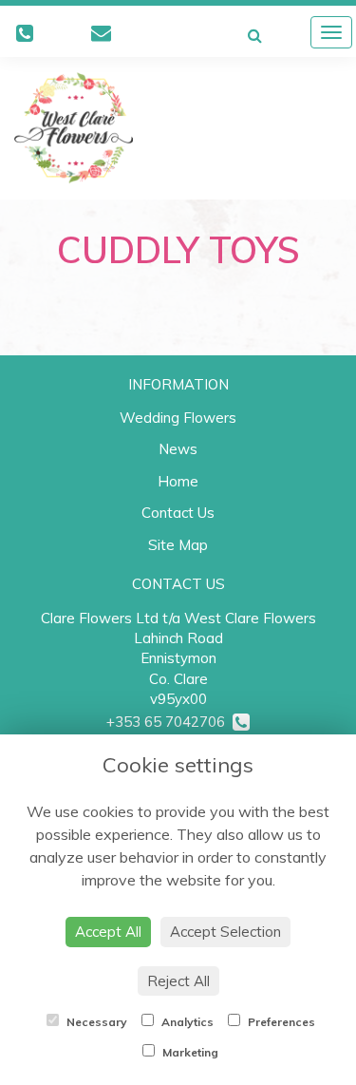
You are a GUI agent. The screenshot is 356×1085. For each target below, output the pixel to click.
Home (178, 481)
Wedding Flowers (178, 418)
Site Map (178, 545)
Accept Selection (225, 932)
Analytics (186, 1022)
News (178, 449)
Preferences (280, 1022)
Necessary (95, 1022)
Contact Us (178, 513)
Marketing (188, 1052)
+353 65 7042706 (169, 722)
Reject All (178, 981)
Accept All (108, 932)
